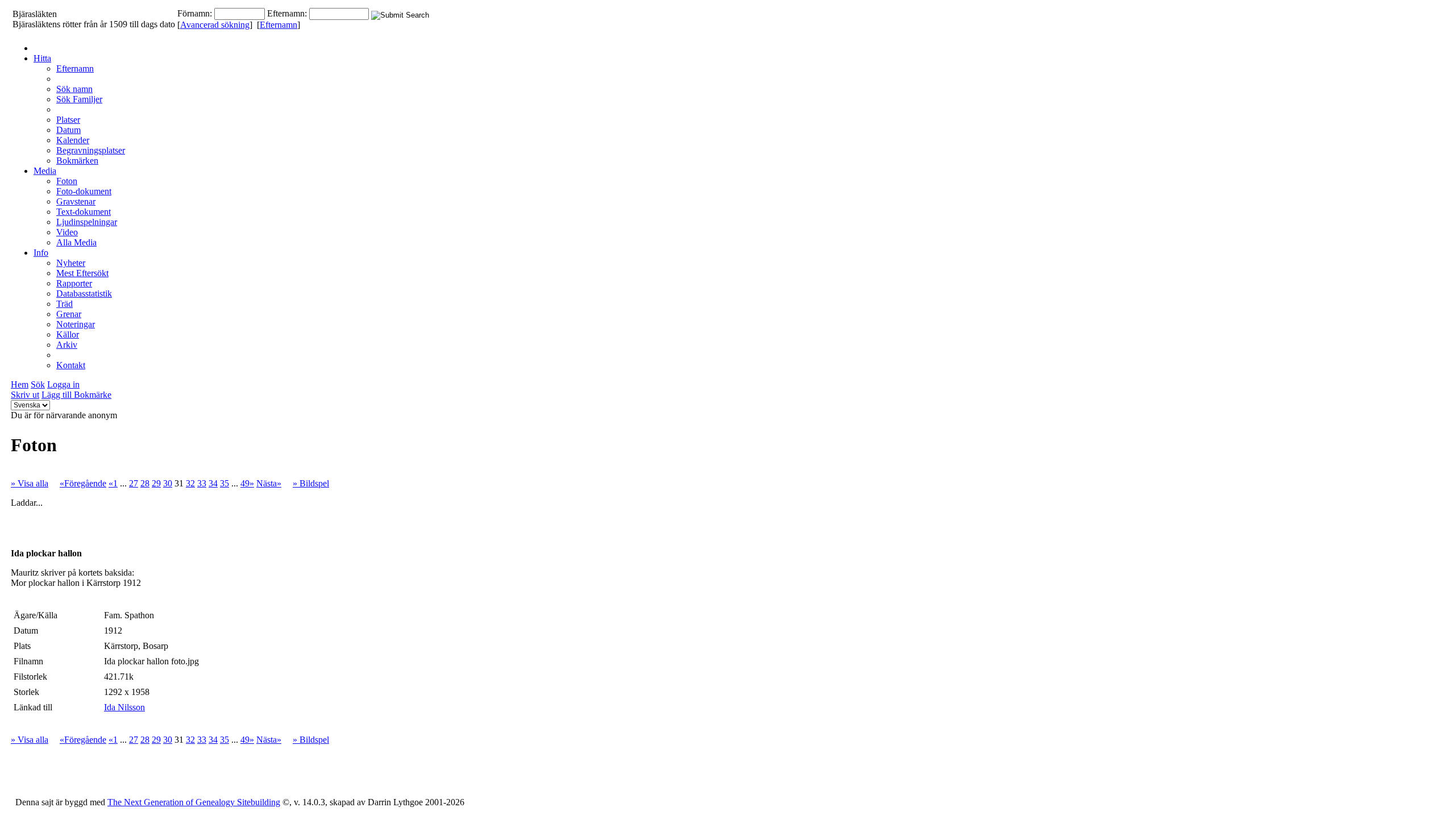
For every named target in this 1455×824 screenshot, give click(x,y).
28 (144, 483)
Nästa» (268, 483)
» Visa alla (29, 483)
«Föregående (83, 483)
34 (213, 483)
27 (133, 483)
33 (201, 483)
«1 (113, 483)
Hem (19, 384)
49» (247, 483)
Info (41, 252)
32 (190, 483)
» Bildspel (311, 483)
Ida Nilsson (124, 707)
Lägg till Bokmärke (76, 394)
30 (167, 483)
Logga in (63, 384)
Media (45, 171)
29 (156, 483)
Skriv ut (25, 394)
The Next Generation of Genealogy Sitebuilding (193, 802)
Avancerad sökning (215, 25)
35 (224, 483)
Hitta (42, 58)
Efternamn (278, 25)
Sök (38, 384)
